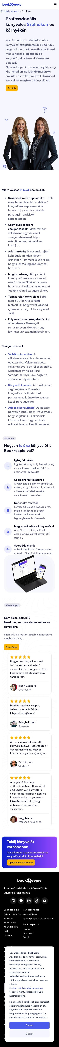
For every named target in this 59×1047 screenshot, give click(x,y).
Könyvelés (9, 918)
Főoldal (5, 11)
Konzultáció (10, 922)
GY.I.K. (26, 937)
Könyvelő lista (11, 926)
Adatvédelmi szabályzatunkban (27, 988)
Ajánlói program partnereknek (38, 918)
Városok (15, 11)
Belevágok (11, 647)
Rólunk (26, 929)
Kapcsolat (28, 933)
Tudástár (8, 935)
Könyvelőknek (30, 914)
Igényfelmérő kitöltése (21, 862)
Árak (6, 930)
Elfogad (29, 1025)
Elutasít (29, 1033)
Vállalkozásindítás (13, 914)
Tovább (12, 88)
